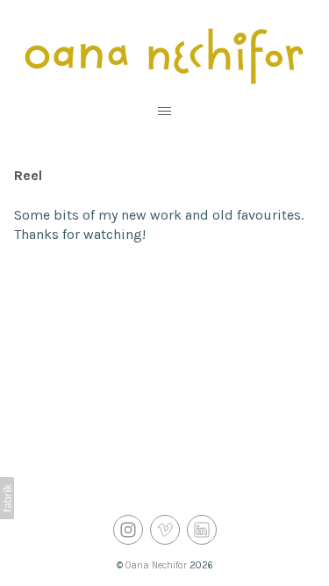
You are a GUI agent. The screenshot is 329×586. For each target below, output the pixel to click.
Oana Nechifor (156, 565)
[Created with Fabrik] (7, 498)
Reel (28, 175)
